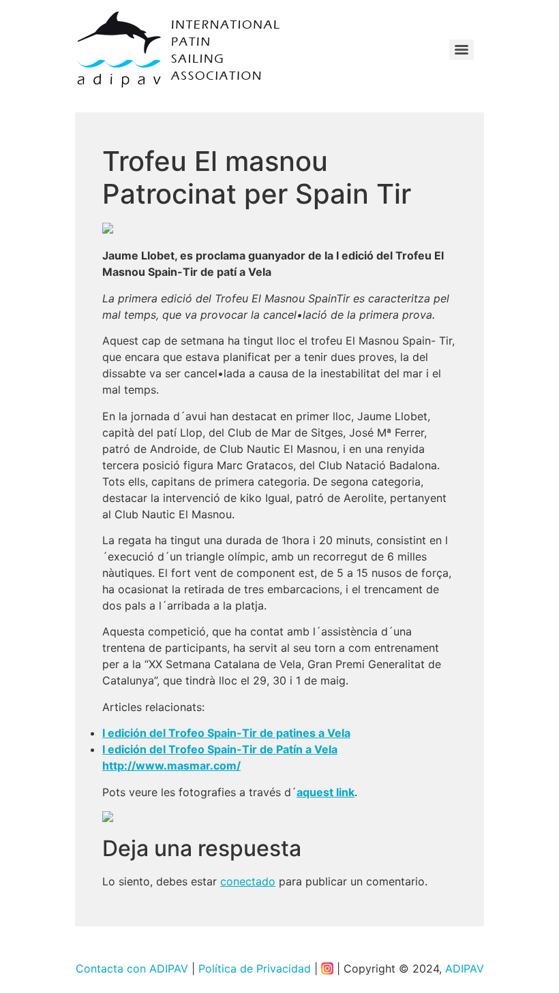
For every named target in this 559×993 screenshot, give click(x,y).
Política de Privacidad (254, 968)
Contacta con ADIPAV (132, 968)
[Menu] (461, 50)
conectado (247, 881)
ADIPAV (464, 968)
